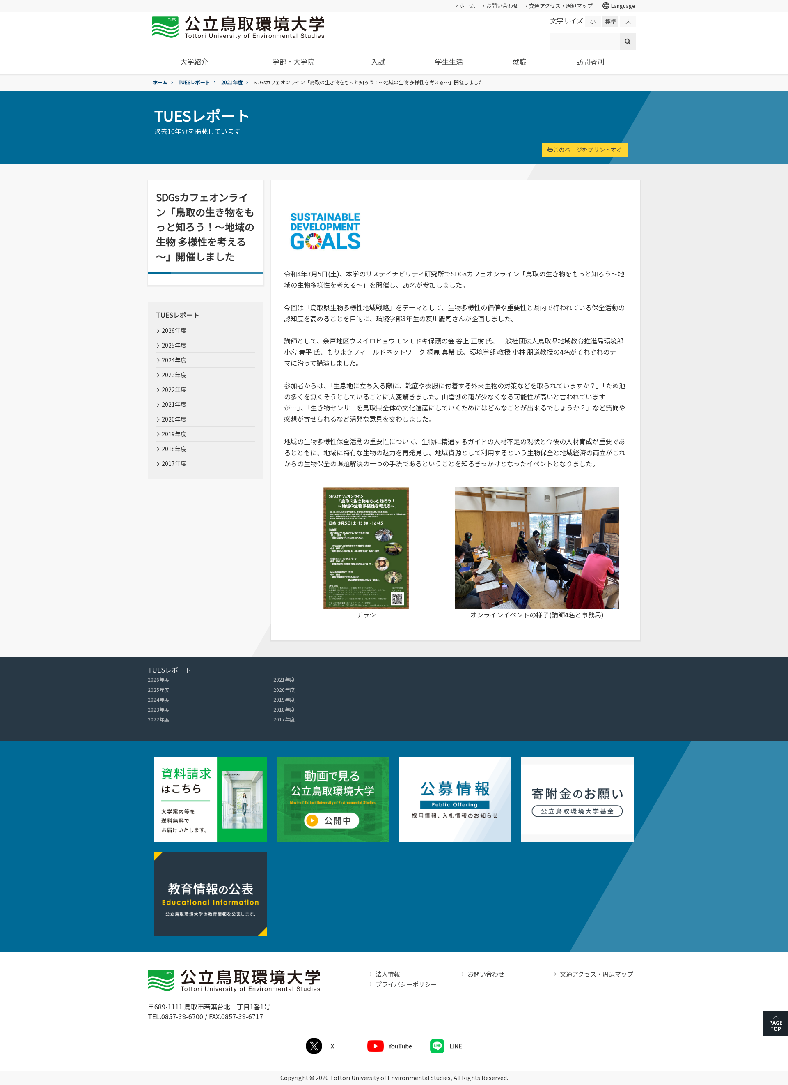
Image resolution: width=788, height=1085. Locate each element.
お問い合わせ (502, 5)
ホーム (467, 5)
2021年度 (232, 81)
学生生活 (449, 61)
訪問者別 (590, 61)
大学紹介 (194, 61)
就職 (520, 61)
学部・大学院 (293, 61)
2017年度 (174, 463)
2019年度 (174, 434)
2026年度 (174, 330)
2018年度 (174, 449)
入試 (378, 61)
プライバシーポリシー (406, 984)
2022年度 (174, 389)
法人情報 (388, 974)
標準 (610, 21)
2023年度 (174, 375)
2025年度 (174, 345)
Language (618, 6)
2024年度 (174, 360)
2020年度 (174, 419)
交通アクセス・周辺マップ (561, 5)
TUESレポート (194, 81)
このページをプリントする (587, 149)
